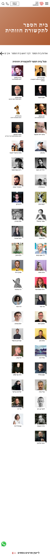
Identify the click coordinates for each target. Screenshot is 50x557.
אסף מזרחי (41, 375)
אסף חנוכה (41, 97)
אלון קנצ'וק (18, 221)
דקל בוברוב (18, 324)
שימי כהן (42, 341)
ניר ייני (19, 409)
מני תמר (42, 307)
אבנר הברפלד (41, 221)
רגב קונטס (42, 116)
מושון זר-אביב (17, 187)
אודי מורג (42, 392)
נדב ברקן (18, 204)
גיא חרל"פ (18, 116)
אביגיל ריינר (17, 426)
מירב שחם (41, 272)
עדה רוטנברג (41, 426)
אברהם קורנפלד (16, 341)
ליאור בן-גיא (41, 409)
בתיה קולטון (17, 78)
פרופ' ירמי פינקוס (39, 134)
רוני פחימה (18, 289)
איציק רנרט (41, 324)
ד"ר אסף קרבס (40, 255)
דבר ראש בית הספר (20, 53)
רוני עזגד (18, 307)
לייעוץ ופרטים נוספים (28, 553)
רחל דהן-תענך (40, 170)
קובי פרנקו (18, 97)
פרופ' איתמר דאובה (15, 153)
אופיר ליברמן (17, 134)
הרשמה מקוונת (14, 3)
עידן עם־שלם (17, 375)
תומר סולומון (41, 443)
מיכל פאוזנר (17, 238)
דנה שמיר (42, 238)
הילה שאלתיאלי (40, 289)
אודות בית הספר (40, 53)
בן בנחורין (42, 187)
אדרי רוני (42, 358)
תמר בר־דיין (41, 78)
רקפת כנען (41, 204)
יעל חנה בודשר (16, 392)
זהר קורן (19, 358)
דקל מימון (18, 255)
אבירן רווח (18, 272)
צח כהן (42, 153)
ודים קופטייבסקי (16, 170)
